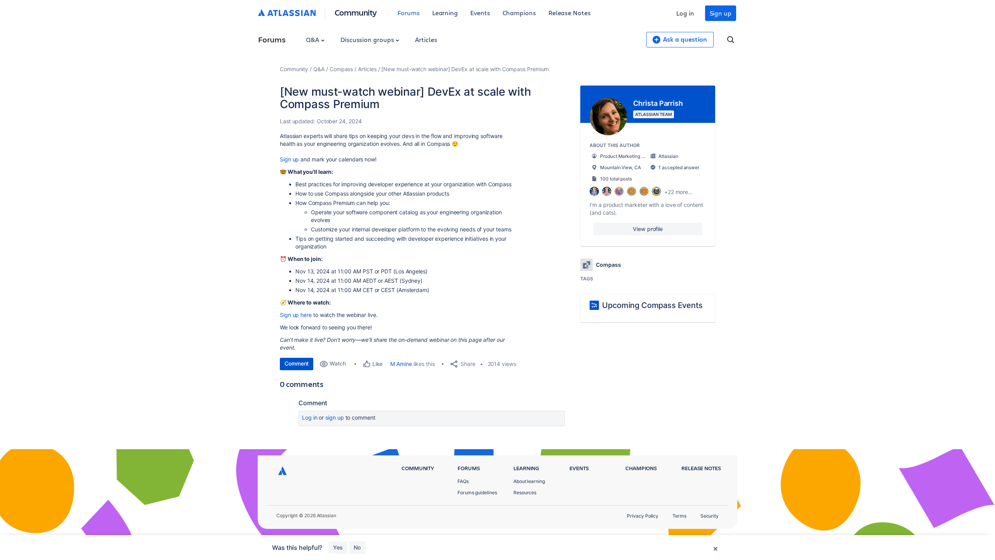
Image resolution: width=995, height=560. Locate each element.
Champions (519, 13)
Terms (679, 516)
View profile (648, 229)
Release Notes (569, 13)
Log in (685, 13)
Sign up (720, 13)
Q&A (313, 39)
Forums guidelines (477, 492)
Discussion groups (368, 39)
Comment (297, 363)
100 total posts (616, 179)
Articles (426, 39)
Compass (341, 69)
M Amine (401, 363)
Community (356, 12)
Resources (524, 492)
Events (480, 13)
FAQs (463, 481)
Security (709, 516)
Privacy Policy (642, 516)
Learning (445, 13)
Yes (338, 547)
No (357, 547)
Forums (409, 13)
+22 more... (678, 192)
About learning (529, 481)
